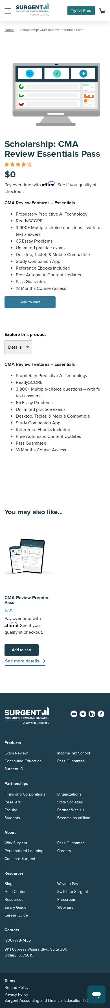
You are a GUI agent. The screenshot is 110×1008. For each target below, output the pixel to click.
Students (12, 818)
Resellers (13, 802)
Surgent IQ (14, 769)
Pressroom (66, 899)
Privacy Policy (16, 994)
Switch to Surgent (72, 891)
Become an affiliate (73, 818)
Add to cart (30, 302)
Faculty (11, 810)
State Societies (70, 802)
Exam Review (16, 753)
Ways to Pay (67, 883)
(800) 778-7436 (18, 940)
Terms (10, 980)
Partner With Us (71, 810)
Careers (64, 850)
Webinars (65, 907)
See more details (22, 661)
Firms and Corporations (25, 794)
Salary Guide (16, 907)
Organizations (69, 794)
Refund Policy (16, 987)
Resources (14, 899)
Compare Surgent (20, 858)
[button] (8, 10)
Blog (8, 883)
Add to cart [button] (21, 650)
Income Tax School (73, 753)
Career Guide (16, 915)
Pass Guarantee (71, 761)
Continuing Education (23, 761)
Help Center (15, 891)
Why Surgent (16, 843)
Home (9, 30)
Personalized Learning (24, 850)
